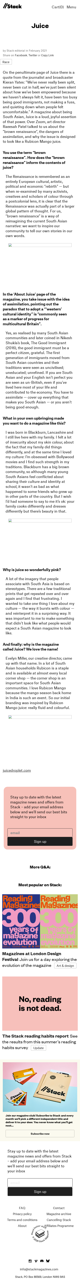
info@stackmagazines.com (39, 1269)
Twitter (32, 55)
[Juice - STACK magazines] (12, 6)
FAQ (22, 1208)
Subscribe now (40, 1133)
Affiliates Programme (59, 1225)
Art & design (65, 965)
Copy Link (47, 55)
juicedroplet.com (17, 770)
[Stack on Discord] (42, 1261)
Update (38, 1048)
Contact (59, 1208)
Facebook (21, 55)
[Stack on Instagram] (30, 1261)
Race (5, 62)
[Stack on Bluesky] (47, 1261)
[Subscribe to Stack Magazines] (40, 1064)
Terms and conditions (22, 1220)
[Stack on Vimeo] (35, 1261)
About (22, 1225)
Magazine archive (59, 1214)
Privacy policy (22, 1214)
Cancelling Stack (59, 1220)
